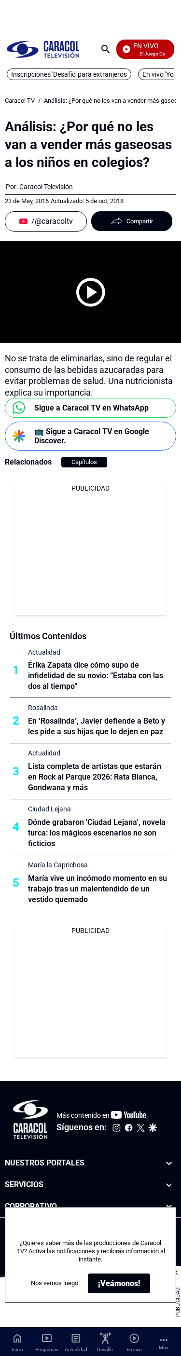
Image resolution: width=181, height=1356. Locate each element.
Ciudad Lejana (49, 809)
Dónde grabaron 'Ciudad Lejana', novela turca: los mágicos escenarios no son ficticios (97, 833)
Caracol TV (20, 100)
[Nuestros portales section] (169, 1163)
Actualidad (44, 652)
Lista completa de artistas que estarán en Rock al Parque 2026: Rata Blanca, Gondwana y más (94, 777)
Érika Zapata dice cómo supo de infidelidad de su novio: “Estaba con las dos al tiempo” (95, 675)
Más (163, 1347)
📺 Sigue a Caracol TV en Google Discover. (91, 436)
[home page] (43, 49)
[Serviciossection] (169, 1185)
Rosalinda (43, 708)
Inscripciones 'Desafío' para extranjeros (69, 74)
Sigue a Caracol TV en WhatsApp (91, 407)
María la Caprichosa (58, 865)
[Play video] (90, 292)
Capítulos (84, 462)
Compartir (139, 221)
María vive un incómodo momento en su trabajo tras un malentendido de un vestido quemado (97, 889)
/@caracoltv (52, 221)
